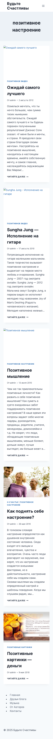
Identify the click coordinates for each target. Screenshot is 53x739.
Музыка (14, 703)
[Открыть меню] (43, 6)
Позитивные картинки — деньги (20, 659)
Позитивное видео (17, 81)
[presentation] (26, 61)
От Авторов (17, 707)
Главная (15, 695)
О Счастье (12, 502)
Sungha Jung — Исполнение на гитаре (22, 236)
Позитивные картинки (19, 647)
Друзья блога (18, 699)
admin (13, 100)
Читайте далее (17, 176)
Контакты (15, 711)
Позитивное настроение (20, 364)
